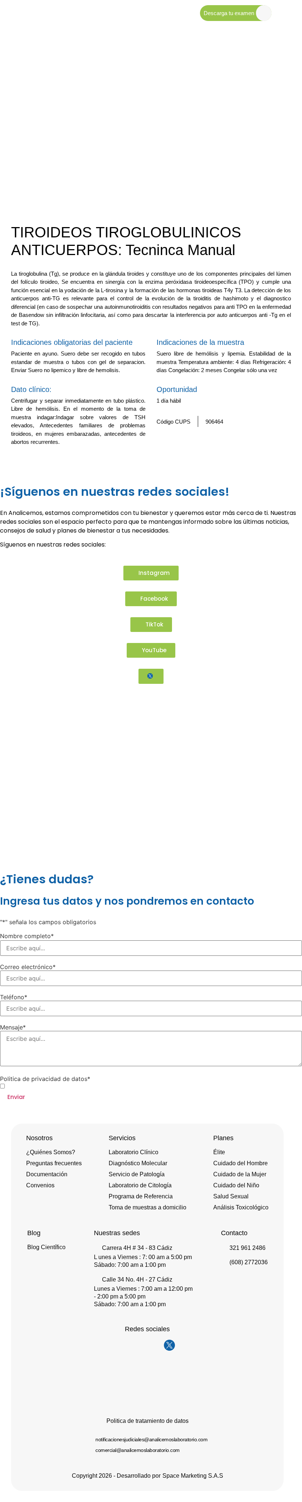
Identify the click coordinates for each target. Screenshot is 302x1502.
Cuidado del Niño (236, 1185)
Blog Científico (46, 1247)
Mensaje (13, 1027)
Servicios (122, 1138)
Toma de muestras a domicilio (147, 1207)
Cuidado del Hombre (240, 1163)
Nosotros (39, 1138)
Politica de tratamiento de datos (147, 1421)
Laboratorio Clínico (133, 1152)
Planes (223, 1138)
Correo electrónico (28, 967)
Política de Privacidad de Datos (67, 1086)
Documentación (46, 1174)
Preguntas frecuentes (54, 1163)
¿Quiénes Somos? (50, 1152)
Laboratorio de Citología (140, 1185)
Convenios (40, 1185)
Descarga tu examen (229, 13)
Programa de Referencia (141, 1196)
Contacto (234, 1233)
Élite (219, 1152)
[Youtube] (154, 1345)
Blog (34, 1233)
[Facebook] (139, 1345)
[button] (275, 462)
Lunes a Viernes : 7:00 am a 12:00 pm (143, 1289)
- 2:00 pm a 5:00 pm (119, 1296)
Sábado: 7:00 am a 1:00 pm (130, 1265)
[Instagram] (125, 1345)
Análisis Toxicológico (240, 1207)
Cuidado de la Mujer (239, 1174)
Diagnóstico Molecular (138, 1163)
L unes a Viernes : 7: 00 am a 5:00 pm (143, 1257)
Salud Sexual (231, 1196)
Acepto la (55, 1086)
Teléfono (13, 997)
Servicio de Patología (137, 1174)
